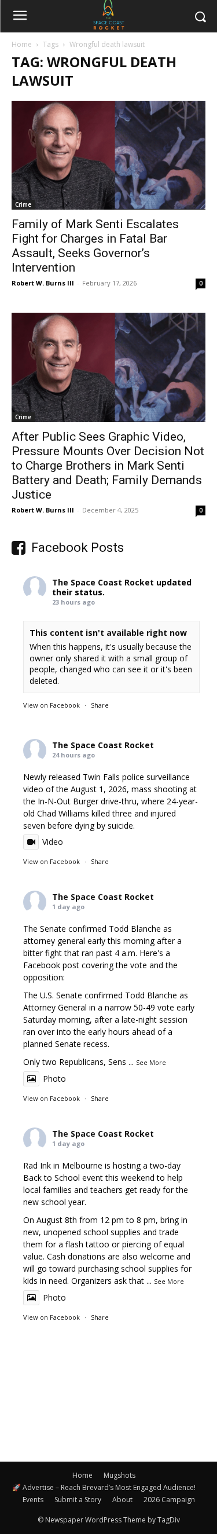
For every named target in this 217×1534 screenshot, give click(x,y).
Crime (23, 204)
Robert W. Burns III (43, 283)
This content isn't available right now (108, 632)
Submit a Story (77, 1499)
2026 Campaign (169, 1499)
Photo (54, 1078)
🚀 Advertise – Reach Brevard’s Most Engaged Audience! (104, 1487)
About (122, 1499)
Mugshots (119, 1475)
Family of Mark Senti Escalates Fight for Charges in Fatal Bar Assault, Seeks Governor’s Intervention (95, 245)
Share (100, 705)
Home (22, 44)
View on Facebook (51, 705)
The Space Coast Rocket (103, 582)
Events (33, 1499)
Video (52, 841)
